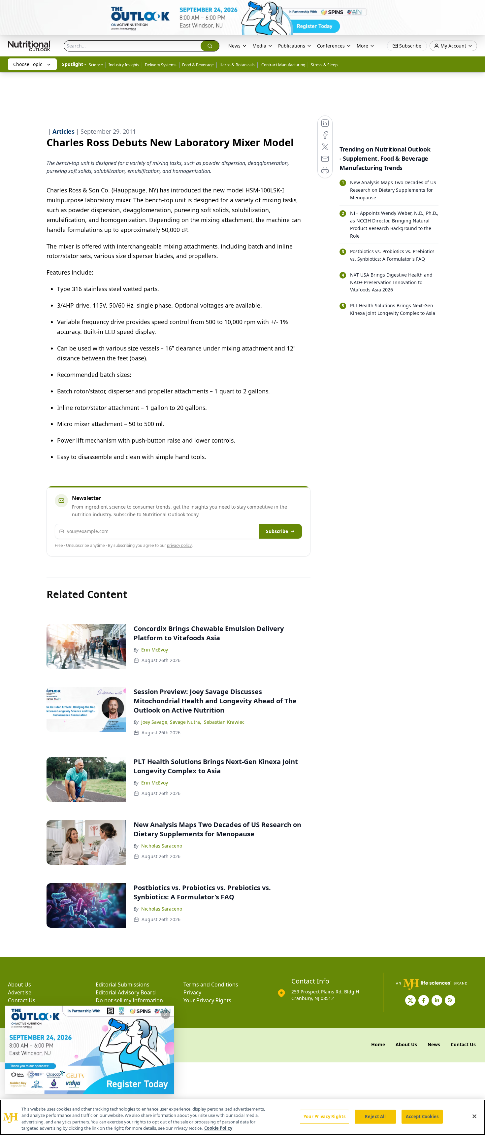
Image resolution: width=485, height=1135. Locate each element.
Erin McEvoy (154, 650)
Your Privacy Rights (207, 1000)
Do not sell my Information (129, 1000)
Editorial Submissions (122, 984)
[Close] (474, 1116)
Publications (291, 46)
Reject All (375, 1116)
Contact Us (21, 1000)
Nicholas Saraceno (161, 846)
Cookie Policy (218, 1128)
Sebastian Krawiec (224, 722)
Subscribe (277, 531)
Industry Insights (124, 65)
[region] (242, 1117)
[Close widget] (165, 1014)
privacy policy (179, 545)
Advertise (19, 992)
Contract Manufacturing (282, 65)
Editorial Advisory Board (126, 992)
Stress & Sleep (324, 65)
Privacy (192, 992)
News (234, 46)
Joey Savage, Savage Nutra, (171, 722)
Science (96, 65)
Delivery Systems (161, 65)
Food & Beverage (198, 65)
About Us (19, 984)
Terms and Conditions (210, 984)
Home (378, 1044)
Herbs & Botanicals (237, 65)
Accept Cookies (422, 1116)
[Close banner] (476, 8)
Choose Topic (27, 64)
